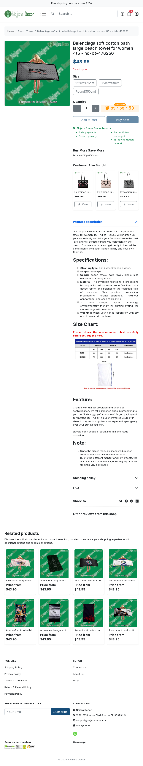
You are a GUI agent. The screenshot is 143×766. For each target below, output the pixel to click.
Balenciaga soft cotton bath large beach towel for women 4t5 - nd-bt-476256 (82, 31)
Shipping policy (84, 478)
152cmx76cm (84, 83)
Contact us (79, 667)
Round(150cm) (85, 91)
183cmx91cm (110, 83)
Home (10, 31)
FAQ (76, 488)
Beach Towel (25, 31)
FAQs (76, 680)
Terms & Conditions (15, 680)
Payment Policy (13, 693)
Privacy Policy (12, 673)
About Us (78, 673)
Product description (88, 222)
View (85, 204)
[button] (44, 14)
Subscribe (60, 712)
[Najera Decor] (19, 14)
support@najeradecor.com (91, 720)
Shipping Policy (13, 667)
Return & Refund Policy (17, 687)
